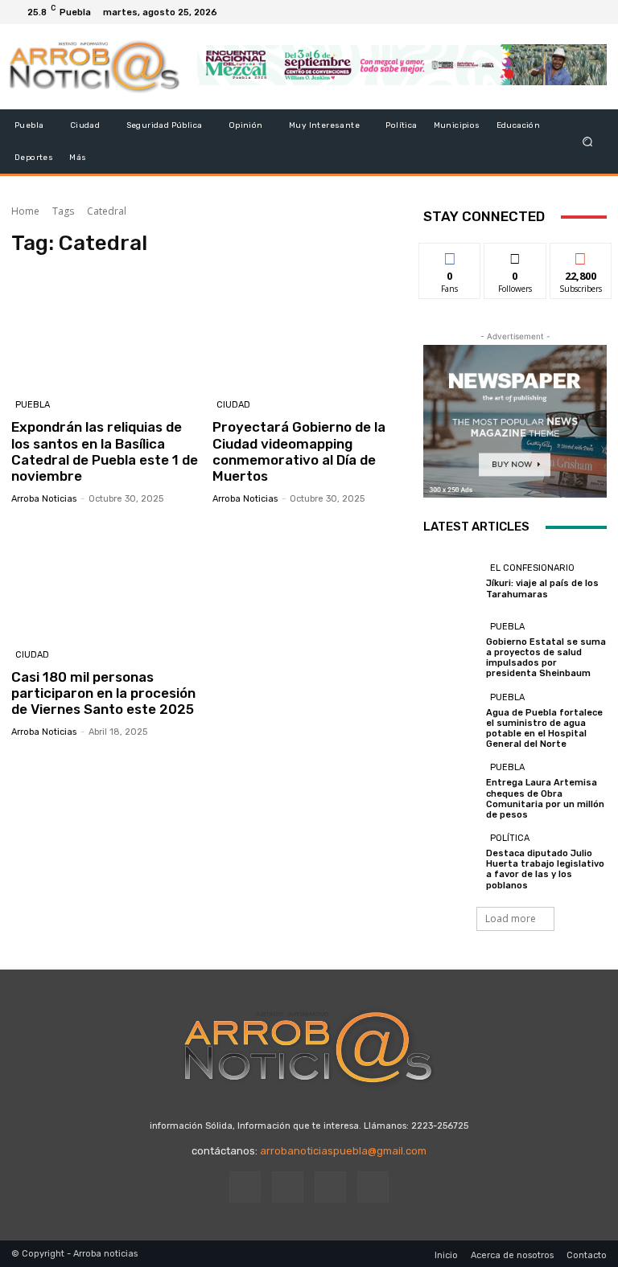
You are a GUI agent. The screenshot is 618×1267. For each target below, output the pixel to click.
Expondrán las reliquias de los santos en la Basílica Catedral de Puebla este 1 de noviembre (104, 451)
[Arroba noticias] (94, 66)
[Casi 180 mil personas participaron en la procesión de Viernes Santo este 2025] (105, 578)
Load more (510, 918)
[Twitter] (574, 12)
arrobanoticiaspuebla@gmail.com (343, 1151)
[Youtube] (594, 12)
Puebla (32, 405)
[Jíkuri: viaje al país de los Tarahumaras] (450, 580)
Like (450, 255)
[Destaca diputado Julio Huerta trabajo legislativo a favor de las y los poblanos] (450, 859)
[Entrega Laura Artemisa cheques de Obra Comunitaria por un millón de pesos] (450, 788)
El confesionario (532, 568)
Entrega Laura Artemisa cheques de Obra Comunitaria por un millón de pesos (545, 798)
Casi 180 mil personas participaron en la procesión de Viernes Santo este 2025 (103, 693)
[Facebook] (536, 12)
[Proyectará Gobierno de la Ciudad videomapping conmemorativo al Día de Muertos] (307, 329)
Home (25, 211)
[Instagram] (555, 12)
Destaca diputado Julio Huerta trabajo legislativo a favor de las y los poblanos (545, 869)
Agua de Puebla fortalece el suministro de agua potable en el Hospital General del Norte (544, 728)
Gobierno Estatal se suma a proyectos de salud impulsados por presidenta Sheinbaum (546, 658)
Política (509, 838)
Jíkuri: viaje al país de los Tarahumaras (542, 588)
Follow (515, 255)
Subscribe (581, 255)
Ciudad (233, 405)
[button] (588, 142)
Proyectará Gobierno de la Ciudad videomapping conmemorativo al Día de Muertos (298, 451)
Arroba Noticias (43, 499)
